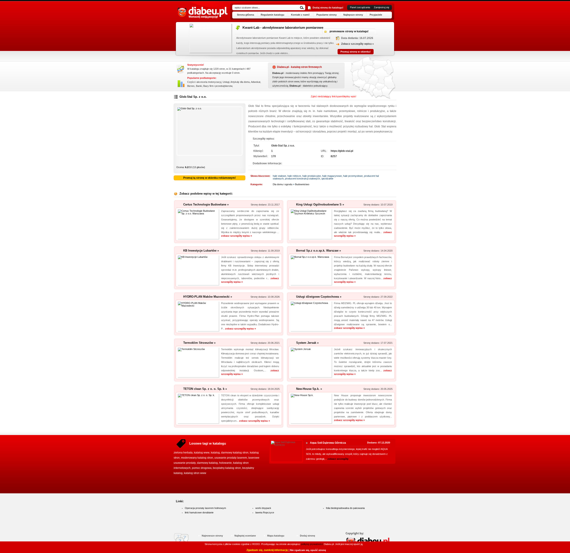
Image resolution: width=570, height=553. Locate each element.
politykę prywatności (312, 544)
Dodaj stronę (307, 535)
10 (239, 161)
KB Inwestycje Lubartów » (201, 250)
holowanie (225, 462)
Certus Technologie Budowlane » (206, 204)
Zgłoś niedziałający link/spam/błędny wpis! (333, 96)
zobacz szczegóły (338, 458)
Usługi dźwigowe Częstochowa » (318, 296)
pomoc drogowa (202, 468)
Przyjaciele (376, 14)
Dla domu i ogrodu (282, 184)
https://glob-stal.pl (342, 150)
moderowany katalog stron (197, 457)
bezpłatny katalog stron (227, 468)
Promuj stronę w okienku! (302, 51)
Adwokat (255, 82)
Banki (199, 86)
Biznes (191, 86)
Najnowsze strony (212, 535)
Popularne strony (326, 14)
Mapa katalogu (275, 535)
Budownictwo (302, 184)
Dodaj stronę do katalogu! (328, 7)
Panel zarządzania (360, 7)
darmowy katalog (207, 462)
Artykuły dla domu (240, 82)
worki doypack (263, 508)
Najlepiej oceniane (245, 535)
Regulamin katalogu (272, 14)
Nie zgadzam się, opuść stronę (308, 550)
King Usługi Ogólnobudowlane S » (320, 204)
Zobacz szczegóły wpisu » (303, 43)
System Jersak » (307, 342)
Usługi (226, 82)
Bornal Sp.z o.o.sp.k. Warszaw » (318, 250)
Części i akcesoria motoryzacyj (204, 82)
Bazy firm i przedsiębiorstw (217, 86)
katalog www (202, 452)
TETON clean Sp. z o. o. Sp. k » (205, 388)
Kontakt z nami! (300, 14)
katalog (215, 452)
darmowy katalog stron (234, 452)
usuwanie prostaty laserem (230, 457)
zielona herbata (183, 452)
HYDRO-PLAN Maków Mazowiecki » (207, 296)
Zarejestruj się (381, 7)
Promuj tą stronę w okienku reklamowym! (209, 177)
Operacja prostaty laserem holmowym (205, 508)
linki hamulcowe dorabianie (199, 512)
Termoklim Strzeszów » (199, 342)
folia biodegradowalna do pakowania (345, 508)
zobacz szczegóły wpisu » (236, 235)
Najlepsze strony (353, 14)
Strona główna (245, 14)
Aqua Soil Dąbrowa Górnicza (328, 442)
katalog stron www (195, 473)
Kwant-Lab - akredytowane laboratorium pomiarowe (229, 27)
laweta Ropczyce (264, 512)
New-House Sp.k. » (309, 388)
